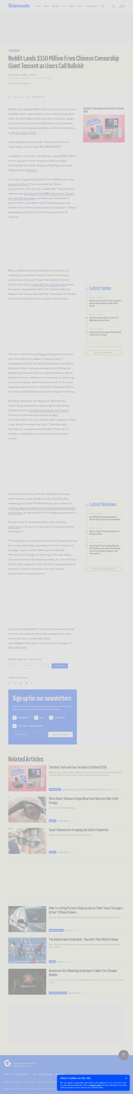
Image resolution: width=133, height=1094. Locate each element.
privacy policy (95, 1085)
